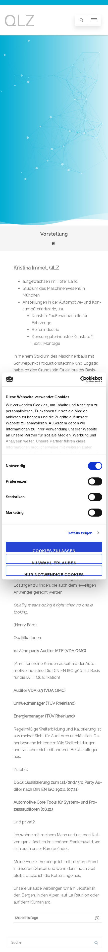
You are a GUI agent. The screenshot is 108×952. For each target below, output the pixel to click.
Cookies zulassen (54, 550)
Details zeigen (80, 533)
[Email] (97, 918)
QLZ (19, 20)
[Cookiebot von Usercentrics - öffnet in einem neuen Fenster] (80, 379)
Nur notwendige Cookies (54, 574)
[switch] (95, 481)
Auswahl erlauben (54, 562)
